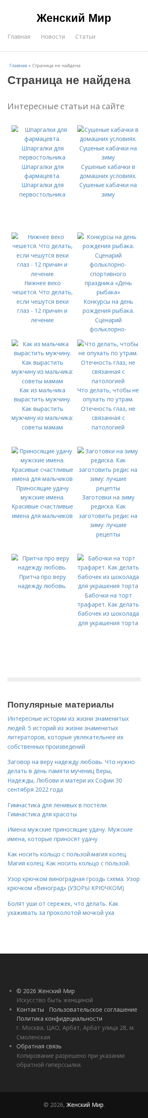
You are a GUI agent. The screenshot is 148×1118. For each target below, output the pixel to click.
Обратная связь (39, 1046)
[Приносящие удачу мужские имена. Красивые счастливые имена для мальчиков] (42, 479)
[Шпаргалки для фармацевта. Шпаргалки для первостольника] (42, 157)
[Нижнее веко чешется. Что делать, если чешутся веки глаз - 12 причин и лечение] (42, 274)
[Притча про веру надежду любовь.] (42, 567)
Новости (53, 36)
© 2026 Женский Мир (45, 991)
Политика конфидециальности (59, 1018)
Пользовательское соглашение (93, 1009)
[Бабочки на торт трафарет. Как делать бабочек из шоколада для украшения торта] (108, 586)
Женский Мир (74, 17)
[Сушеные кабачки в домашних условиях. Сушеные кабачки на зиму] (108, 157)
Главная (18, 36)
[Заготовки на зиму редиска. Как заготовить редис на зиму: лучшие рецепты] (108, 488)
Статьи (85, 36)
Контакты (30, 1009)
